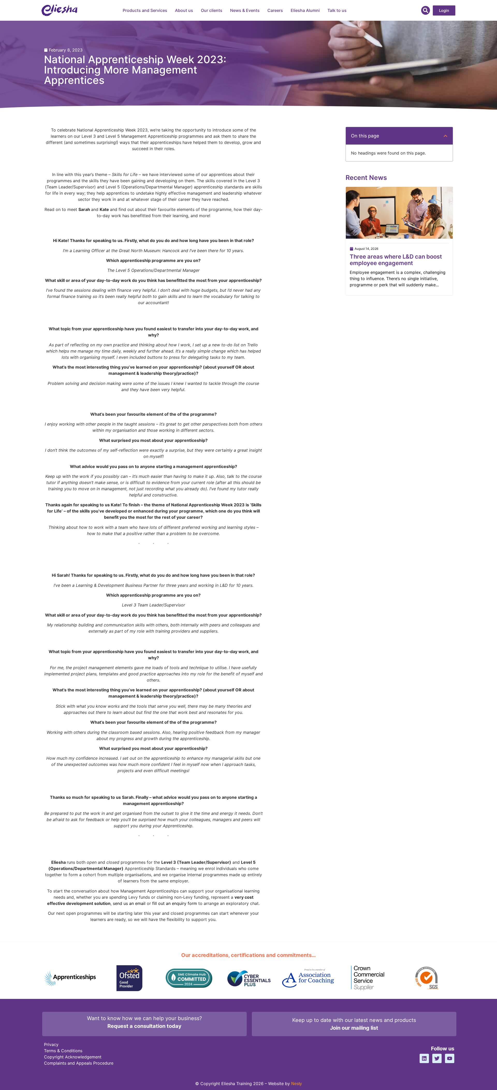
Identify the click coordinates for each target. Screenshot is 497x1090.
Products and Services (145, 10)
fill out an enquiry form (174, 903)
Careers (275, 10)
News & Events (245, 10)
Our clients (211, 10)
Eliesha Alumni (305, 10)
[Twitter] (437, 1058)
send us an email (129, 903)
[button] (425, 10)
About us (184, 10)
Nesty (296, 1083)
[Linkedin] (424, 1058)
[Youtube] (449, 1058)
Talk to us (337, 10)
